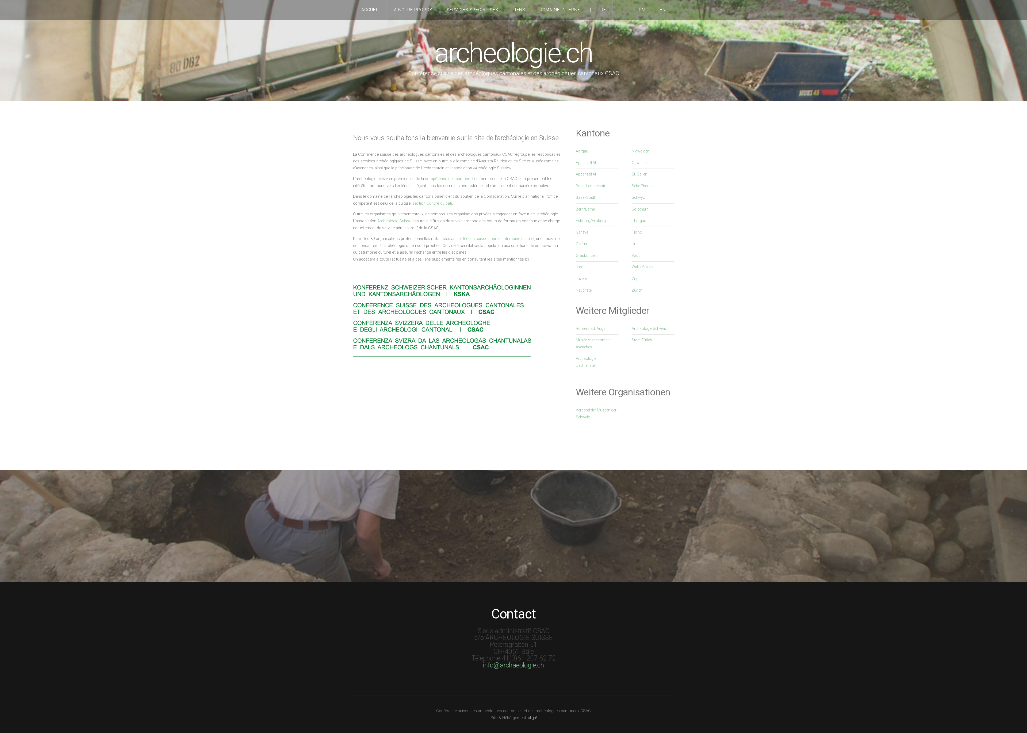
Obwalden (640, 163)
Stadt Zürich (642, 340)
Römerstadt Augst (591, 328)
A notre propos (413, 9)
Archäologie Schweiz (649, 328)
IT (622, 9)
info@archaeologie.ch (513, 665)
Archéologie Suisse (394, 221)
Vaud (636, 255)
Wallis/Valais (643, 267)
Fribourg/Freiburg (591, 221)
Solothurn (640, 209)
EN (663, 9)
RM (642, 9)
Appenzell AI (586, 174)
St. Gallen (639, 174)
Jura (579, 267)
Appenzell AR (586, 163)
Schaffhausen (644, 186)
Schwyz (638, 197)
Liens (518, 9)
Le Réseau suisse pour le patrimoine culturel (495, 238)
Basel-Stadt (585, 197)
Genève (582, 232)
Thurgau (639, 221)
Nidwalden (640, 151)
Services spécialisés (472, 9)
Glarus (581, 244)
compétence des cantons (447, 178)
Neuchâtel (584, 290)
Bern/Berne (585, 209)
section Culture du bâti (432, 203)
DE (603, 9)
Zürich (637, 290)
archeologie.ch (513, 53)
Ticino (637, 232)
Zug (635, 279)
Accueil (370, 9)
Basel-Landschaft (590, 186)
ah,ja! (532, 717)
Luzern (581, 279)
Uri (634, 244)
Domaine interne (559, 9)
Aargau (582, 151)
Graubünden (586, 255)
